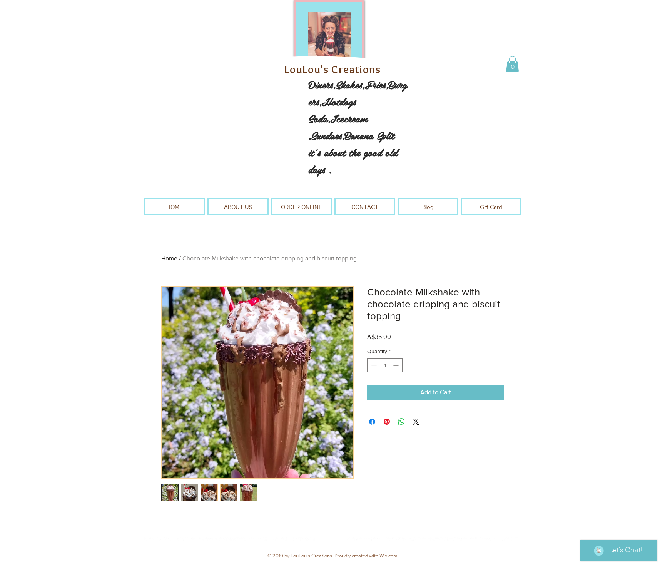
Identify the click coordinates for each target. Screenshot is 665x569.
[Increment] (396, 365)
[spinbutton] (385, 365)
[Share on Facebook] (372, 421)
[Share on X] (416, 421)
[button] (512, 64)
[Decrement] (373, 365)
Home (169, 258)
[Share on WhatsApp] (401, 421)
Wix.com (388, 556)
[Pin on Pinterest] (386, 421)
